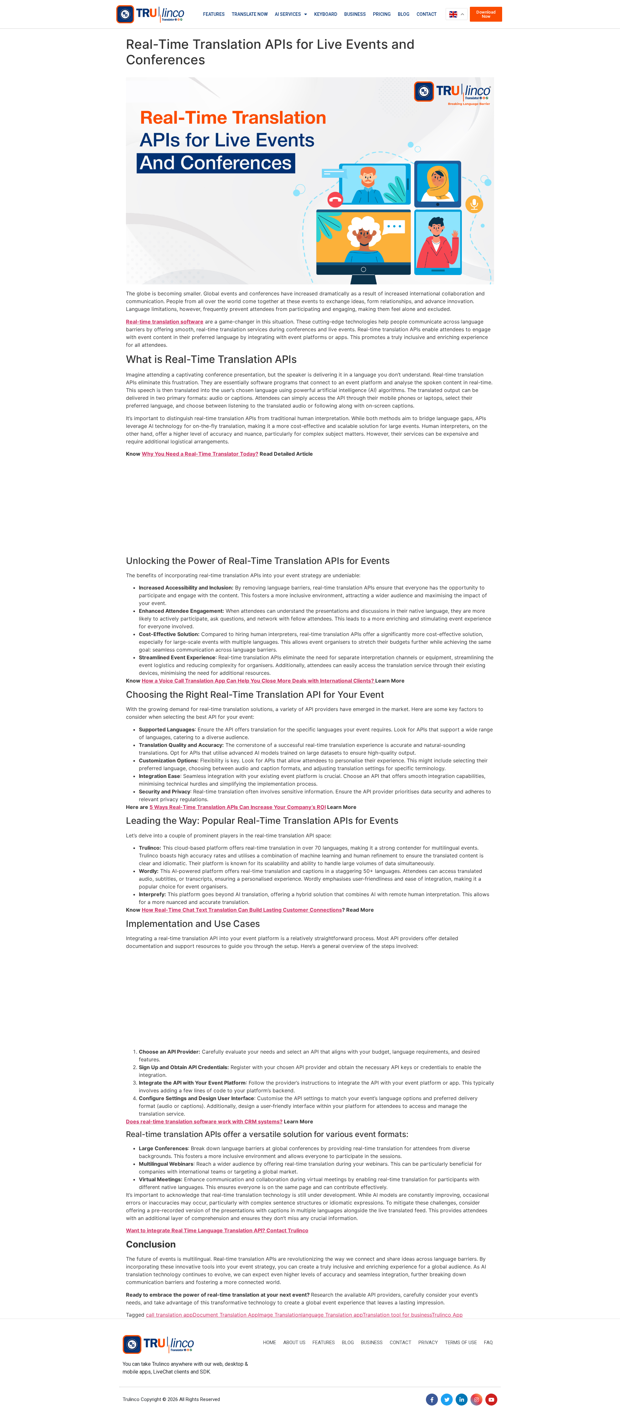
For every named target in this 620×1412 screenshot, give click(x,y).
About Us (294, 1342)
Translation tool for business (397, 1314)
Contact (427, 14)
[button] (486, 14)
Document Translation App (225, 1314)
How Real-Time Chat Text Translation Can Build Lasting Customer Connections (242, 910)
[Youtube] (491, 1400)
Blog (403, 14)
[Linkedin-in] (462, 1400)
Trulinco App (447, 1314)
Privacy (428, 1342)
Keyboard (325, 14)
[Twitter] (447, 1400)
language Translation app (332, 1314)
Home (269, 1342)
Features (214, 14)
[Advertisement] (310, 507)
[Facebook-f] (432, 1400)
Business (355, 14)
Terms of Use (461, 1342)
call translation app (169, 1314)
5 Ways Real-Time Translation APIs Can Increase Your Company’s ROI (238, 807)
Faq (488, 1342)
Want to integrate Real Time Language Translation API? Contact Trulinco (217, 1230)
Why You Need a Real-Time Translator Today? (200, 454)
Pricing (382, 14)
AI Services (288, 14)
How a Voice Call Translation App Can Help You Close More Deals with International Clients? (258, 680)
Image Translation (279, 1314)
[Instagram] (476, 1400)
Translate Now (250, 14)
